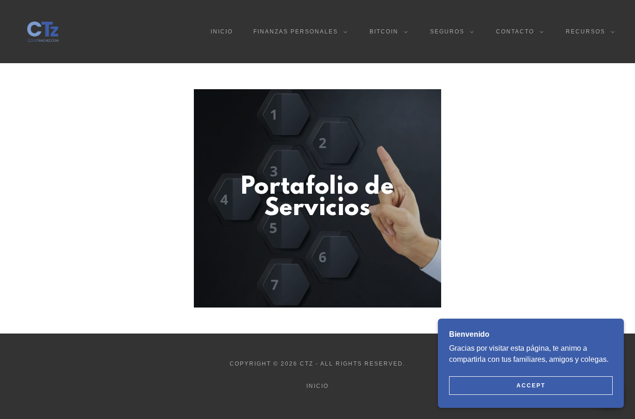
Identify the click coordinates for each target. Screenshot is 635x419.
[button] (298, 31)
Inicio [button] (317, 386)
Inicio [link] (222, 31)
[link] (43, 31)
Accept (530, 385)
